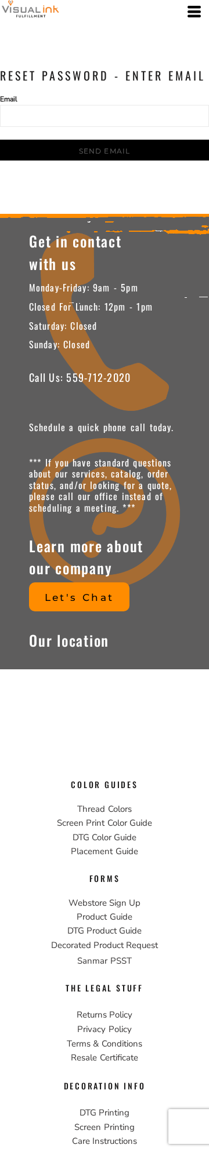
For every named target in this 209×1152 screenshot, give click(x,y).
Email (8, 99)
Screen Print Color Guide (104, 823)
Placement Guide (104, 851)
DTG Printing (104, 1112)
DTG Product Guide (104, 930)
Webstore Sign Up (104, 903)
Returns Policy (104, 1014)
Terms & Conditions (104, 1043)
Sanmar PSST (104, 961)
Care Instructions (104, 1141)
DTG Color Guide (104, 837)
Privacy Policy (104, 1029)
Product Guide (104, 917)
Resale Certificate (104, 1057)
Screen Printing (104, 1127)
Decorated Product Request (104, 945)
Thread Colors (104, 809)
